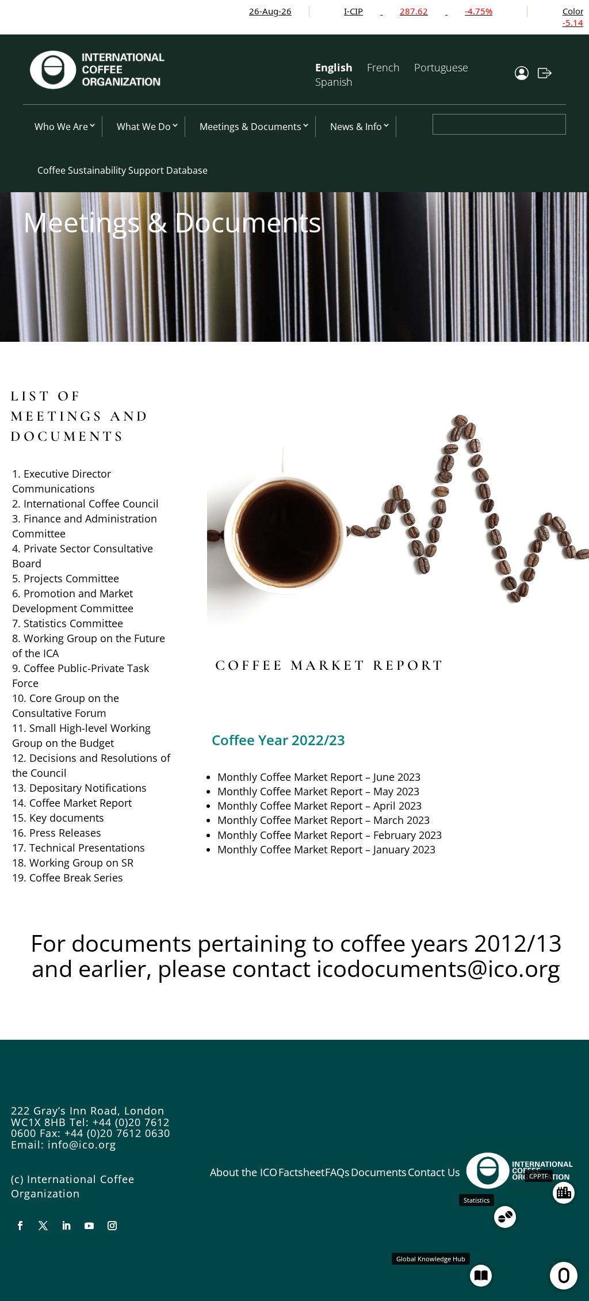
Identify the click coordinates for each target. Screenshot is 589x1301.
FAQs (337, 1172)
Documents (379, 1172)
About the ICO (243, 1172)
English (334, 67)
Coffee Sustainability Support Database (122, 170)
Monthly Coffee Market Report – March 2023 (323, 820)
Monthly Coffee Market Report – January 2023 (326, 849)
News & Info (356, 126)
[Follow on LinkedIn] (66, 1225)
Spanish (334, 82)
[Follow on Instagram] (112, 1225)
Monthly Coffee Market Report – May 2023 (318, 791)
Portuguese (441, 67)
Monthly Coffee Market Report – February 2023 (329, 835)
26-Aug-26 (238, 11)
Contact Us (434, 1172)
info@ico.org (82, 1144)
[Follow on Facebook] (20, 1225)
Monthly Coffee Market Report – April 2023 (319, 805)
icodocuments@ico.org (438, 968)
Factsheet (301, 1172)
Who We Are (61, 126)
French (383, 67)
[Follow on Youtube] (89, 1225)
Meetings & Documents (250, 126)
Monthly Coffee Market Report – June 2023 (318, 777)
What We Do (144, 126)
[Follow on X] (43, 1225)
